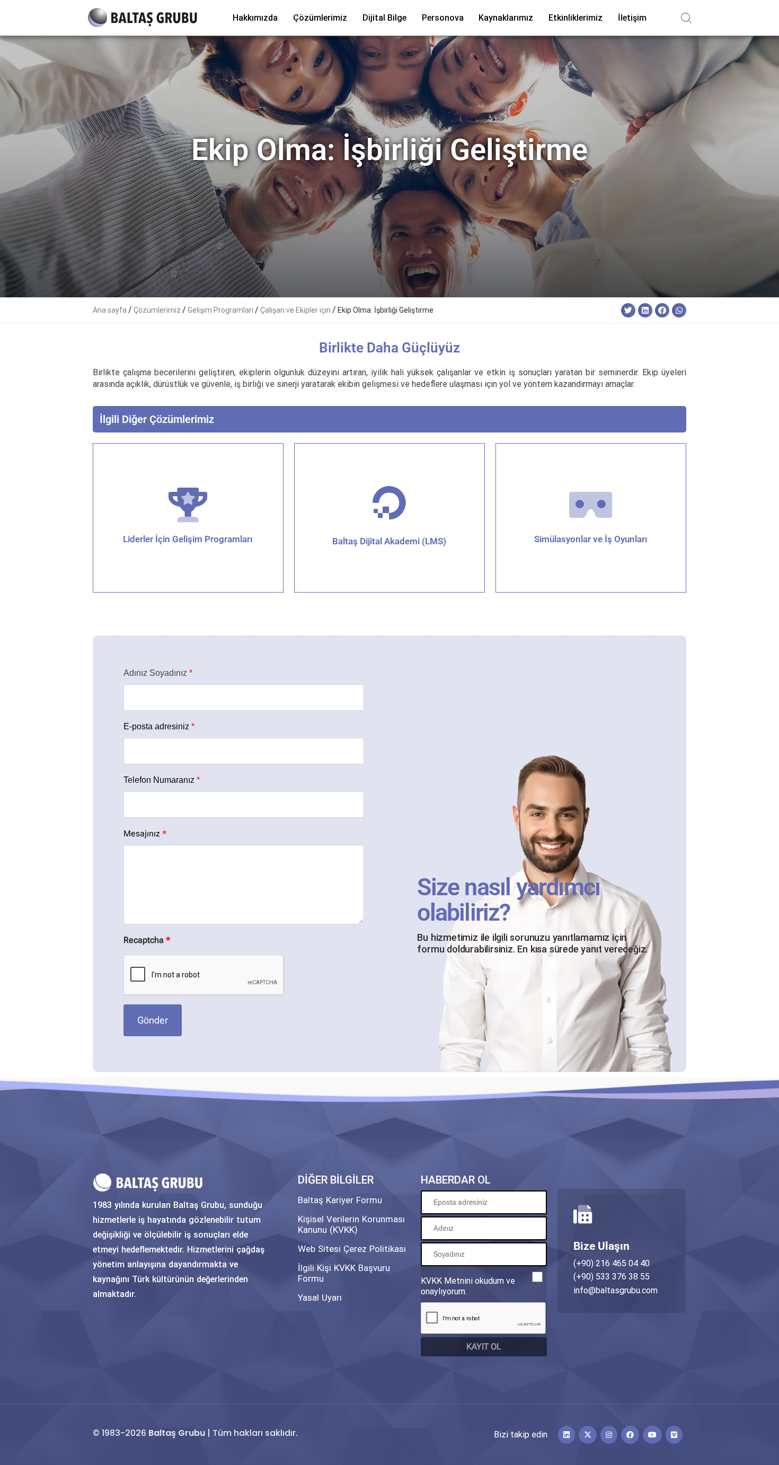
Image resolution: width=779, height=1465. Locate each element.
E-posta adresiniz (158, 726)
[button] (628, 310)
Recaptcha (146, 940)
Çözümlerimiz (157, 310)
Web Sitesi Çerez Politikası (352, 1248)
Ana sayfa (110, 310)
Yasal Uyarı (320, 1297)
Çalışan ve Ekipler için (295, 310)
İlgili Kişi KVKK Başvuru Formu (344, 1273)
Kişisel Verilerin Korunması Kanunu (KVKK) (351, 1224)
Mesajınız (144, 833)
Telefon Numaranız (161, 780)
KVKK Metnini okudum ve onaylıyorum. (468, 1286)
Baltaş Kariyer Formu (340, 1200)
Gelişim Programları (220, 310)
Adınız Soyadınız (157, 673)
